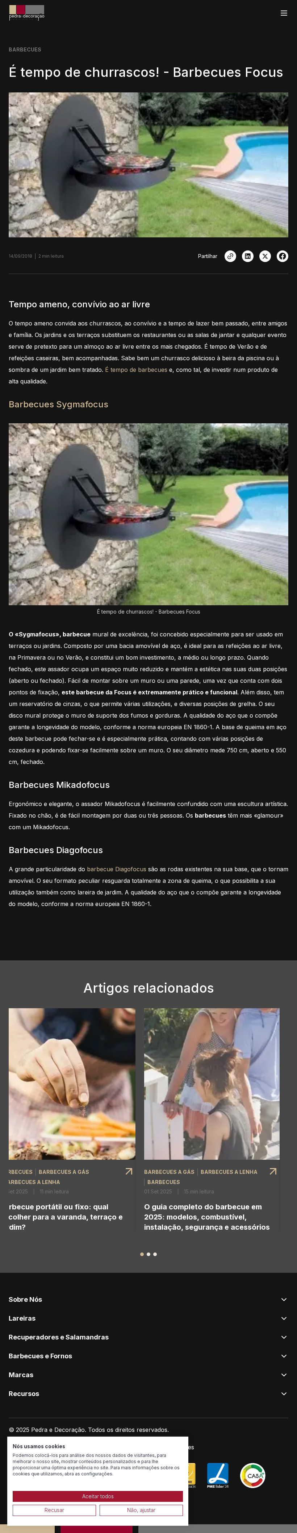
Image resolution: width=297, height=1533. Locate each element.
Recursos (24, 1393)
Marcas (21, 1375)
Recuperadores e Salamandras (59, 1337)
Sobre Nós (25, 1299)
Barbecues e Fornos (40, 1356)
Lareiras (22, 1318)
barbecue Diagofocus (116, 869)
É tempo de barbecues (136, 369)
